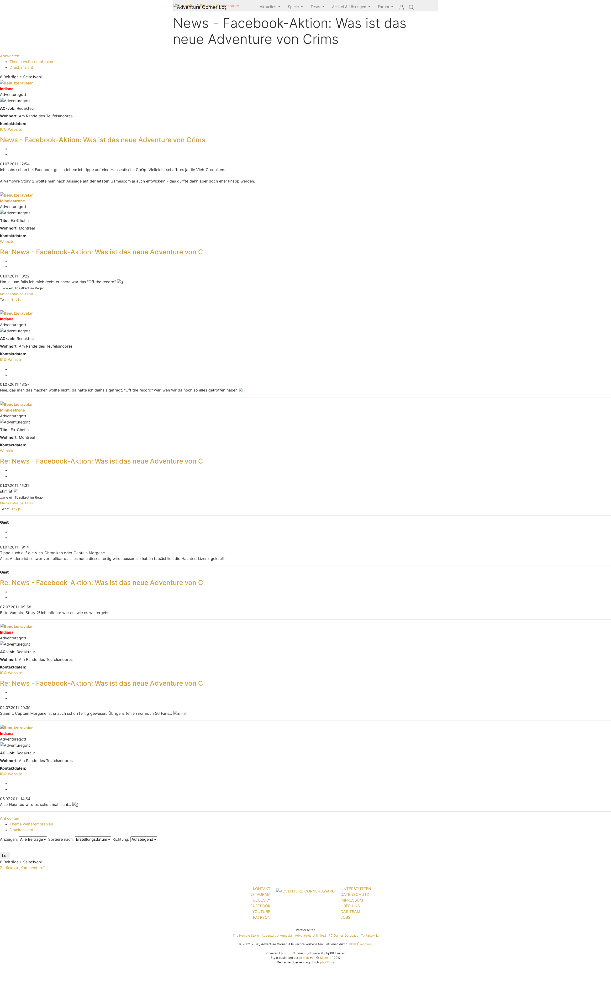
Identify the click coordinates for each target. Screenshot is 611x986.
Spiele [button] (294, 6)
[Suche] (411, 7)
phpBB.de (327, 962)
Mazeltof (326, 958)
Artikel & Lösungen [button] (349, 6)
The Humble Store (246, 935)
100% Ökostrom (360, 944)
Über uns (350, 905)
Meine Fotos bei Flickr (16, 294)
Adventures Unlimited (310, 935)
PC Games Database (343, 935)
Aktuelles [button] (268, 6)
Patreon (261, 917)
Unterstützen (356, 888)
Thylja (16, 300)
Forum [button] (384, 6)
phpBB (288, 953)
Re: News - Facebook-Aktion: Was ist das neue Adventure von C (101, 252)
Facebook (260, 905)
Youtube (261, 911)
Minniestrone (12, 200)
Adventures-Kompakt (277, 935)
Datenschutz (355, 894)
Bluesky (261, 900)
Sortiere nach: (61, 839)
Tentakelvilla (370, 935)
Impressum (352, 900)
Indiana (6, 88)
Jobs (345, 917)
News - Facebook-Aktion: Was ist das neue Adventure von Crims (102, 140)
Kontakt (261, 888)
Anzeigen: (9, 839)
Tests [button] (316, 6)
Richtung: (121, 839)
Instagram (259, 894)
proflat (304, 958)
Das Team (350, 911)
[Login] (401, 7)
